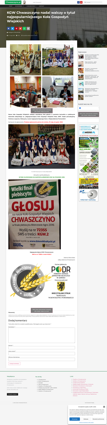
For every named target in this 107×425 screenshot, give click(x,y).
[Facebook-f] (78, 2)
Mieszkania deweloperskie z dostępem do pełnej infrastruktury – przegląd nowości (92, 90)
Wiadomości (18, 6)
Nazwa (10, 345)
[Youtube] (81, 2)
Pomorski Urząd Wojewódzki (81, 391)
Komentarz (11, 327)
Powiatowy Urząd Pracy (79, 387)
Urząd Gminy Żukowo (79, 382)
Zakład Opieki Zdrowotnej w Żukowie (83, 384)
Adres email (12, 351)
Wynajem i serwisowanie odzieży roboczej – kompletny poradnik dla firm (92, 69)
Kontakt (41, 6)
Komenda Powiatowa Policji (80, 389)
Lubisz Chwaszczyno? (37, 2)
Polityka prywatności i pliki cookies (86, 422)
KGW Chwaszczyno (43, 381)
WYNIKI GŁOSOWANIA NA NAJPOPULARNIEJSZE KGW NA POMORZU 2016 (42, 177)
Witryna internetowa (14, 357)
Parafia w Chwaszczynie (44, 386)
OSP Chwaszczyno (43, 384)
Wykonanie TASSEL (89, 402)
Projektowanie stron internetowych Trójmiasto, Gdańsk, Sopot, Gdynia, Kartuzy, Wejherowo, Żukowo (85, 394)
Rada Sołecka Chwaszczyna (45, 389)
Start (10, 6)
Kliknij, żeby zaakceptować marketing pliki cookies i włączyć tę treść (42, 110)
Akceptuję (74, 419)
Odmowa (86, 419)
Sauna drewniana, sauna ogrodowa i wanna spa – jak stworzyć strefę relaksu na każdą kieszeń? (92, 77)
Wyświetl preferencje (98, 419)
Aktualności (17, 32)
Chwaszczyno (31, 6)
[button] (104, 407)
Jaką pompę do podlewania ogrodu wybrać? (92, 96)
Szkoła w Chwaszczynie (44, 391)
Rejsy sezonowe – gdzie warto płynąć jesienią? (91, 62)
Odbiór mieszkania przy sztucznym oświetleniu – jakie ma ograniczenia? (91, 83)
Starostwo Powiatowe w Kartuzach (82, 386)
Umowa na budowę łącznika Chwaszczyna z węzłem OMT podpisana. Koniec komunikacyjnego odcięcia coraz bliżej (92, 57)
